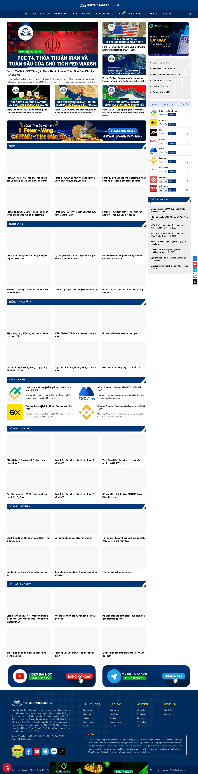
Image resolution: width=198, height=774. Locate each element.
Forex (12, 146)
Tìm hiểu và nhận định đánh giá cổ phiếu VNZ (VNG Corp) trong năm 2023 (123, 539)
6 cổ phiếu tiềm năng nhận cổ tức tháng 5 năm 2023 (74, 461)
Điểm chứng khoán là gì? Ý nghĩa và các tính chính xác (76, 573)
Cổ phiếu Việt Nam (19, 506)
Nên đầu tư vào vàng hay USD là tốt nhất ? (122, 367)
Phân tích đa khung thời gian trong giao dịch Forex (168, 242)
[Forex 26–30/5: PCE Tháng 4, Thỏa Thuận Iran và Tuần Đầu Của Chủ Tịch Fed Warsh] (52, 45)
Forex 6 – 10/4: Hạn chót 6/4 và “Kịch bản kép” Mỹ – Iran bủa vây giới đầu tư (122, 213)
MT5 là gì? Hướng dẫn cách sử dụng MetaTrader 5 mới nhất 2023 (167, 234)
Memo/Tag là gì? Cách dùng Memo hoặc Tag (76, 289)
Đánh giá (163, 115)
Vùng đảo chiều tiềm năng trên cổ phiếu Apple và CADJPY (121, 461)
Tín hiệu (121, 14)
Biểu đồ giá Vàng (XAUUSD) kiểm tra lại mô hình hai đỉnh (168, 210)
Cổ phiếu (184, 104)
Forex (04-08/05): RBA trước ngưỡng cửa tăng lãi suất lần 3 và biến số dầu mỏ (27, 111)
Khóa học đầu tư (137, 14)
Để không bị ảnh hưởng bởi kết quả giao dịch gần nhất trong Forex (123, 617)
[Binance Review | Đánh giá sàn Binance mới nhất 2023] (87, 412)
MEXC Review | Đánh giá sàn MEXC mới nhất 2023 (119, 389)
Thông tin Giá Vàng (20, 302)
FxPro (162, 140)
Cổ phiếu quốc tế (19, 428)
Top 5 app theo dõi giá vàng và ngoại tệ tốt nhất (75, 369)
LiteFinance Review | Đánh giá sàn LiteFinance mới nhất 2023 (48, 389)
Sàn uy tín (87, 710)
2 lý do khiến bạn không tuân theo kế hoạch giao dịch (123, 654)
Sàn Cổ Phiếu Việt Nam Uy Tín (166, 74)
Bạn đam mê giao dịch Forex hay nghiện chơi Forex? (168, 259)
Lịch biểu (154, 14)
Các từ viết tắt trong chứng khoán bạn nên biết (27, 573)
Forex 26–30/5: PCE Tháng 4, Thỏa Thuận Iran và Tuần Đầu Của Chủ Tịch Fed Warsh (51, 73)
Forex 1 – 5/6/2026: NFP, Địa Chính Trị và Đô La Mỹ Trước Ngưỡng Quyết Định (123, 48)
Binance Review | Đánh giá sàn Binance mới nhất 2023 (121, 407)
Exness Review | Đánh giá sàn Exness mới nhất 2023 (49, 407)
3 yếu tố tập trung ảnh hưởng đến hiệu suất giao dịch (75, 617)
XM (160, 130)
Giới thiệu (168, 710)
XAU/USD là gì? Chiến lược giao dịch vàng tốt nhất (76, 335)
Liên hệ (167, 714)
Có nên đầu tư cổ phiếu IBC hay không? (73, 538)
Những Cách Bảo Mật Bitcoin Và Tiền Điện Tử (169, 218)
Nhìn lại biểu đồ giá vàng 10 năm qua (119, 333)
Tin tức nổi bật (159, 199)
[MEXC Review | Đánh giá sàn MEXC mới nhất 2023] (87, 393)
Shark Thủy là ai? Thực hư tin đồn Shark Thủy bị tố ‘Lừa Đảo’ (28, 539)
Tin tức (74, 14)
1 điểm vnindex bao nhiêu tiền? (117, 572)
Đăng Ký (167, 14)
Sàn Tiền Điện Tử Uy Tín (164, 69)
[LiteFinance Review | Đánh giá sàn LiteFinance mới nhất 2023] (15, 393)
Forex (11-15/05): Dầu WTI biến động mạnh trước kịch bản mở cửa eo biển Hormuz (75, 111)
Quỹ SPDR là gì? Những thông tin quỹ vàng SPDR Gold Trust (27, 369)
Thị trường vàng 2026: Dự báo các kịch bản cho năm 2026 (27, 335)
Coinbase (163, 168)
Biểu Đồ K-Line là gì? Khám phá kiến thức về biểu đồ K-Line (27, 291)
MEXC (162, 148)
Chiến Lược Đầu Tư (104, 14)
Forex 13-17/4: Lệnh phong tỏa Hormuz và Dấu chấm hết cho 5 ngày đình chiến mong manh (123, 113)
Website (172, 115)
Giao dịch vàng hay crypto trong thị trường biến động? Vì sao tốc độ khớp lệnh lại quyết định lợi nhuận (27, 619)
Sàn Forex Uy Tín (161, 63)
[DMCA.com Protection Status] (18, 751)
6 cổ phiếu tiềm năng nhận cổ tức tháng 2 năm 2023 (74, 495)
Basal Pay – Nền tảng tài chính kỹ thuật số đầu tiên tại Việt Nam (122, 257)
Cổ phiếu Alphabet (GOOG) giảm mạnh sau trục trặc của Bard (27, 495)
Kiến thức (87, 714)
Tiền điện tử (16, 224)
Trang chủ (30, 14)
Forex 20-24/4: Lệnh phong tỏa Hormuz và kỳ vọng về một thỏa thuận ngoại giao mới (123, 79)
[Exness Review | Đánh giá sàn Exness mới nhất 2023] (15, 412)
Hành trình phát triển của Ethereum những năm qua (122, 291)
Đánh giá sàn (17, 380)
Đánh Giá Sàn (60, 14)
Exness (162, 120)
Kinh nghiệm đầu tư (20, 584)
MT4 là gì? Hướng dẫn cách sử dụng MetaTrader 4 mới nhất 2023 (167, 226)
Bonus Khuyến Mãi (162, 92)
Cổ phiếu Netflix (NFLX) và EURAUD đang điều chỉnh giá (122, 495)
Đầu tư (86, 726)
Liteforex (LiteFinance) (169, 111)
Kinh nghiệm (88, 722)
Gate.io (162, 177)
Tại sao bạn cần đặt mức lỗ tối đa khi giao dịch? (75, 654)
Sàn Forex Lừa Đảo (162, 80)
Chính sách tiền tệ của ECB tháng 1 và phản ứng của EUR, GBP (27, 257)
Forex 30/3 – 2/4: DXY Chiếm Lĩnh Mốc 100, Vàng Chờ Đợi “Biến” (75, 213)
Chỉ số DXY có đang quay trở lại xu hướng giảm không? (26, 461)
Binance (163, 158)
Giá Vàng (86, 14)
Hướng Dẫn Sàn (160, 86)
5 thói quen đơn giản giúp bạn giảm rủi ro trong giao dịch (26, 654)
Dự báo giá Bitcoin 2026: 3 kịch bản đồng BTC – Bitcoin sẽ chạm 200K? (76, 257)
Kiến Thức (45, 14)
